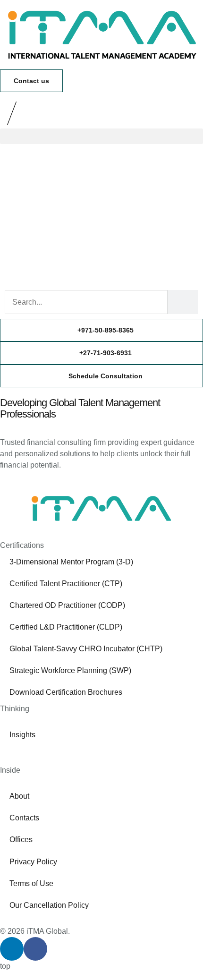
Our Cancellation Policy (49, 905)
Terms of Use (31, 883)
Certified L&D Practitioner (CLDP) (65, 627)
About (19, 796)
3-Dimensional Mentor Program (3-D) (71, 562)
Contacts (24, 818)
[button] (101, 136)
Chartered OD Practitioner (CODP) (67, 605)
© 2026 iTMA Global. (35, 931)
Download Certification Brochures (65, 692)
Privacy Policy (33, 862)
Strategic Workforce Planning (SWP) (70, 670)
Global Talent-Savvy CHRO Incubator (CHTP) (85, 649)
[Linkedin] (12, 949)
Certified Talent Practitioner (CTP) (65, 584)
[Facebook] (35, 949)
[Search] (183, 302)
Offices (21, 840)
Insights (22, 735)
